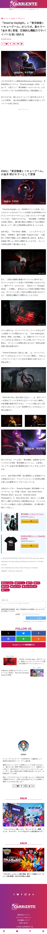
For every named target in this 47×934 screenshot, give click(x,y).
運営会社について (23, 915)
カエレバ (31, 517)
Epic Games (8, 583)
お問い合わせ (23, 923)
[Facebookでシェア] (10, 43)
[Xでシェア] (2, 43)
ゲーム (6, 590)
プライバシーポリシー (23, 917)
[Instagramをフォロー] (8, 638)
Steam (6, 586)
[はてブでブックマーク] (14, 43)
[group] (23, 817)
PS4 (30, 583)
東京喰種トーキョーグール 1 (32, 514)
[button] (22, 43)
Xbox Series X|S (30, 586)
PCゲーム (20, 583)
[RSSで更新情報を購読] (38, 638)
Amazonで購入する (29, 521)
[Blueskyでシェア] (6, 43)
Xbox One (16, 586)
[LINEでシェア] (18, 43)
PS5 (37, 583)
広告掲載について (23, 920)
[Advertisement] (23, 135)
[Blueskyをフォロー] (23, 633)
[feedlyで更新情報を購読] (23, 638)
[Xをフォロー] (8, 633)
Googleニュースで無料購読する (23, 645)
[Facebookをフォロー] (38, 633)
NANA (23, 754)
